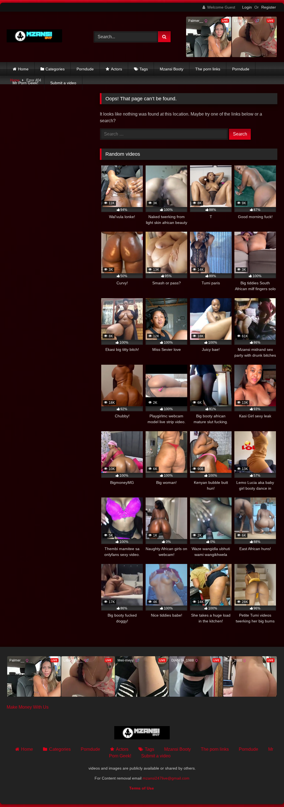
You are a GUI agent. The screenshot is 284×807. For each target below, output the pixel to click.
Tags (144, 69)
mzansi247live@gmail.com (166, 778)
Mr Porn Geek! (25, 83)
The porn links (207, 69)
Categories (55, 69)
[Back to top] (267, 790)
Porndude (85, 69)
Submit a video (63, 83)
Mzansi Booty (171, 69)
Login (247, 7)
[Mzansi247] (44, 37)
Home (23, 69)
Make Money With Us (28, 707)
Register (268, 7)
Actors (116, 69)
